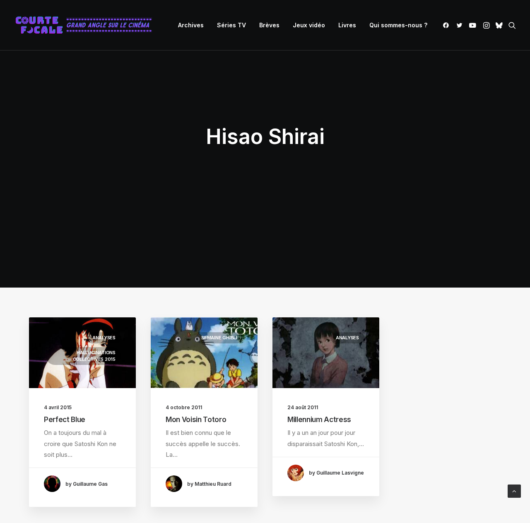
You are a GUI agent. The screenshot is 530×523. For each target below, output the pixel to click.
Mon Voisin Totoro (196, 419)
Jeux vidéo (309, 25)
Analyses (104, 338)
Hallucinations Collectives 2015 (94, 356)
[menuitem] (191, 25)
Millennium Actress (319, 419)
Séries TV (231, 25)
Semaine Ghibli (219, 338)
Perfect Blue (64, 419)
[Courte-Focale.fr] (86, 25)
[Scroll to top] (514, 490)
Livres (347, 25)
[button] (447, 25)
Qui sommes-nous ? (398, 25)
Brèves (269, 25)
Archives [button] (191, 25)
